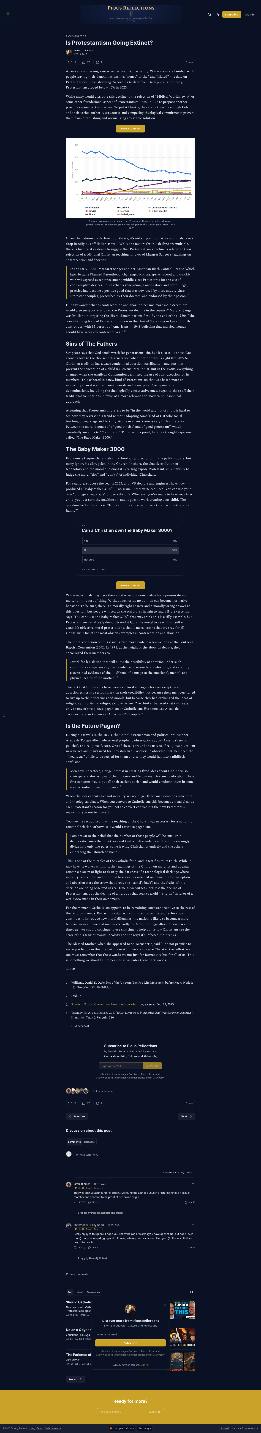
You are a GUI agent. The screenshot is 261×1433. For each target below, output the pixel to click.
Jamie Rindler (82, 1184)
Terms (40, 1428)
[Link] (61, 343)
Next (184, 1116)
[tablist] (81, 1141)
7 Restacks (107, 1091)
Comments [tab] (74, 1141)
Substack (225, 1428)
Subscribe (231, 14)
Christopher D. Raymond (89, 1225)
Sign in (250, 14)
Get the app (144, 1428)
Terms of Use (147, 1351)
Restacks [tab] (89, 1141)
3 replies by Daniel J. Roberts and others (100, 1212)
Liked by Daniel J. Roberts (89, 1188)
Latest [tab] (79, 1292)
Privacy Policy (157, 1354)
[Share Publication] (217, 14)
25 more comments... (78, 1274)
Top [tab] (70, 1292)
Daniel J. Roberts (84, 50)
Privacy (32, 1428)
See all (73, 1379)
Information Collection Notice (129, 1354)
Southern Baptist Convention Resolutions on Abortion (107, 1004)
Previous (79, 1116)
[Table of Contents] (3, 716)
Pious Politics (76, 36)
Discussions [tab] (93, 1292)
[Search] (209, 14)
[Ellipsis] (193, 1183)
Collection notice (53, 1428)
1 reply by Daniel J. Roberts (93, 1258)
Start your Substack (123, 1428)
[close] (164, 1305)
